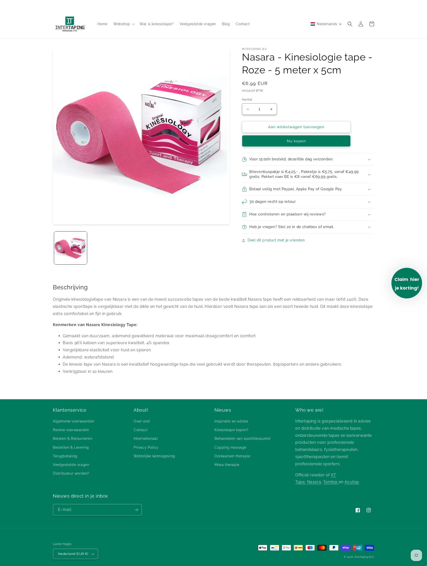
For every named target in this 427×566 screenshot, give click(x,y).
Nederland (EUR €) (73, 554)
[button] (123, 24)
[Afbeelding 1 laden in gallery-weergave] (70, 247)
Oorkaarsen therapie (232, 456)
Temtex (331, 482)
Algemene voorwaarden (73, 421)
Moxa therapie (226, 465)
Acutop (351, 482)
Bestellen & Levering (71, 447)
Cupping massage (230, 447)
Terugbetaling (65, 456)
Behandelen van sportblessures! (242, 438)
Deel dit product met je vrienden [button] (276, 240)
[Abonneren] (136, 510)
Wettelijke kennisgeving (154, 456)
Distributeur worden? (71, 473)
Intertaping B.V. (364, 557)
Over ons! (142, 421)
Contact (141, 430)
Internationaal (146, 438)
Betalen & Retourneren (72, 438)
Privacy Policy (146, 447)
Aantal (247, 99)
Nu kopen (296, 141)
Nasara (314, 482)
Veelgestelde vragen (71, 465)
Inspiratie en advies (231, 421)
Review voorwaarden (71, 430)
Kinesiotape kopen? (231, 430)
